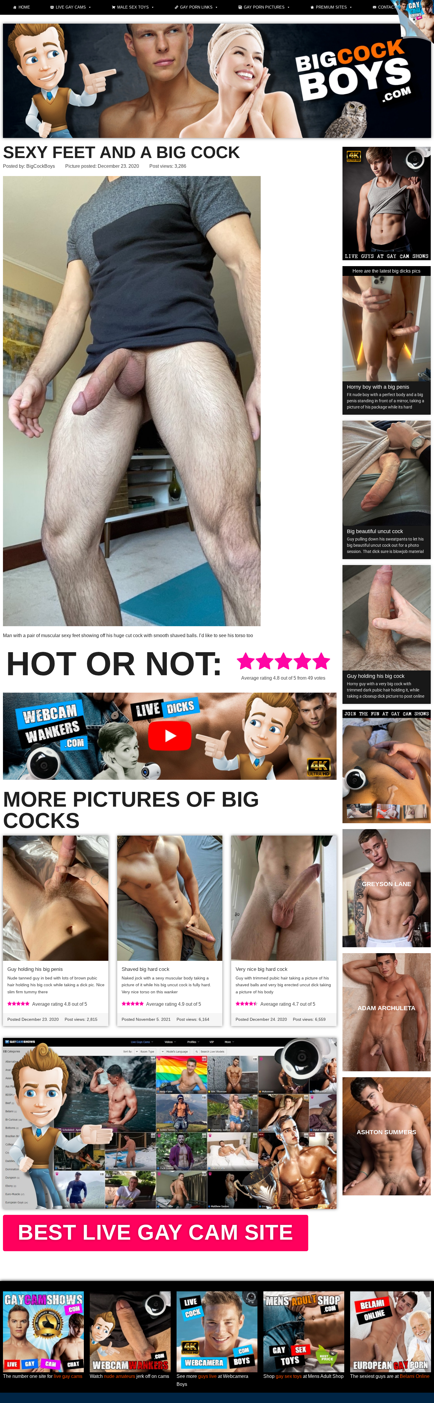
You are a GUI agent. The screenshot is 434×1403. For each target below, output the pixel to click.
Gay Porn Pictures (264, 7)
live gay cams (68, 1376)
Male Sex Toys (133, 7)
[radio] (245, 662)
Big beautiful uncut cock (375, 531)
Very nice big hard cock (262, 969)
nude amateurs (119, 1376)
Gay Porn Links (196, 7)
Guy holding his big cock (375, 676)
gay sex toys (289, 1376)
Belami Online (415, 1376)
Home (24, 7)
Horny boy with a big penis (378, 387)
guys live (207, 1376)
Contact (387, 7)
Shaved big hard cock (145, 969)
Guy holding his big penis (35, 969)
